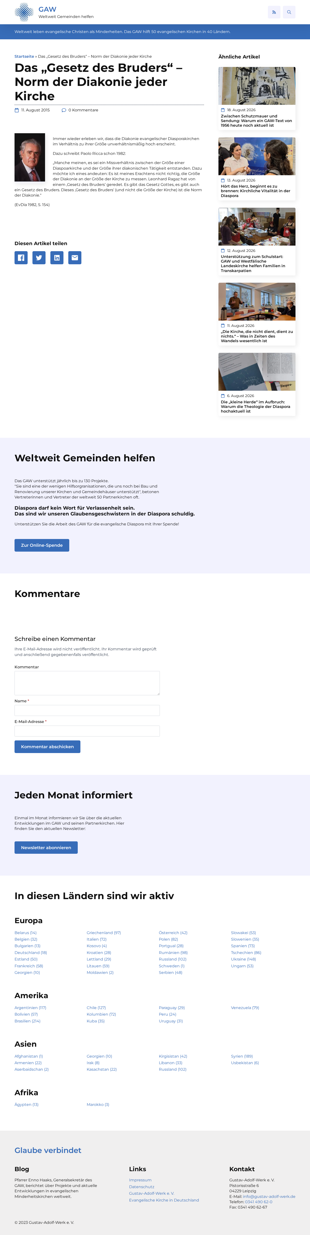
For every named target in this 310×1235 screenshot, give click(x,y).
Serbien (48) (170, 972)
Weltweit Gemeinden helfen (66, 16)
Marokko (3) (98, 1104)
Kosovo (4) (97, 946)
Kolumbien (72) (101, 1014)
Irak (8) (93, 1063)
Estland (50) (26, 959)
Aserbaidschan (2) (32, 1069)
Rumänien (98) (173, 952)
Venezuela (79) (245, 1007)
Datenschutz (141, 1187)
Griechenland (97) (104, 932)
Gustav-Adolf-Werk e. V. (151, 1193)
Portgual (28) (171, 946)
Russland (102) (172, 959)
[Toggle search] (289, 12)
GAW (47, 9)
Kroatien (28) (99, 952)
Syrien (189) (242, 1056)
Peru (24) (167, 1014)
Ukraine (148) (243, 959)
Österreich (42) (173, 932)
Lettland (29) (99, 959)
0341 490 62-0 (258, 1202)
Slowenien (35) (245, 939)
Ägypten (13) (27, 1104)
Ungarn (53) (242, 966)
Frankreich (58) (29, 966)
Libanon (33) (170, 1063)
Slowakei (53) (243, 932)
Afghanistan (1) (29, 1056)
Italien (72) (97, 939)
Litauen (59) (98, 966)
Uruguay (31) (171, 1021)
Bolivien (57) (26, 1014)
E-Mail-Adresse (30, 722)
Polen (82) (168, 939)
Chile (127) (96, 1007)
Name (22, 701)
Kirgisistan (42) (173, 1056)
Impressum (140, 1180)
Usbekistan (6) (245, 1063)
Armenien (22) (28, 1063)
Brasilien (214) (27, 1021)
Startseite (24, 56)
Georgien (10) (27, 972)
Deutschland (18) (31, 952)
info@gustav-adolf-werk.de (269, 1196)
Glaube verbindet (48, 1150)
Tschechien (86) (246, 952)
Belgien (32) (26, 939)
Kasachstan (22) (102, 1069)
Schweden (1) (172, 966)
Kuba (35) (96, 1021)
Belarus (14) (26, 932)
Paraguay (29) (172, 1007)
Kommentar (27, 667)
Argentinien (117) (30, 1007)
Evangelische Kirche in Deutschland (164, 1200)
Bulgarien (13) (27, 946)
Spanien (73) (243, 946)
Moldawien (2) (100, 972)
